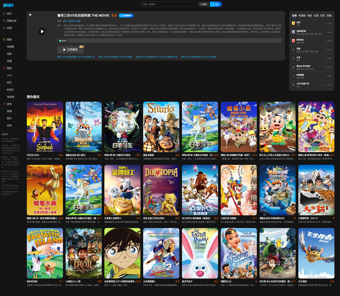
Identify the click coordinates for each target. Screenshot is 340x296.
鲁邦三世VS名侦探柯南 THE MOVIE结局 (115, 57)
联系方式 (5, 157)
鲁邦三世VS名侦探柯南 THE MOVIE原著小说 (75, 57)
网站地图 (14, 157)
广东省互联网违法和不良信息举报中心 (10, 193)
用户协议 (7, 160)
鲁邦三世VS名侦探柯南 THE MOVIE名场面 (198, 57)
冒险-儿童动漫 (69, 21)
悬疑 (78, 21)
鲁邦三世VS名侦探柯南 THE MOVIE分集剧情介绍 (156, 57)
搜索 (217, 4)
